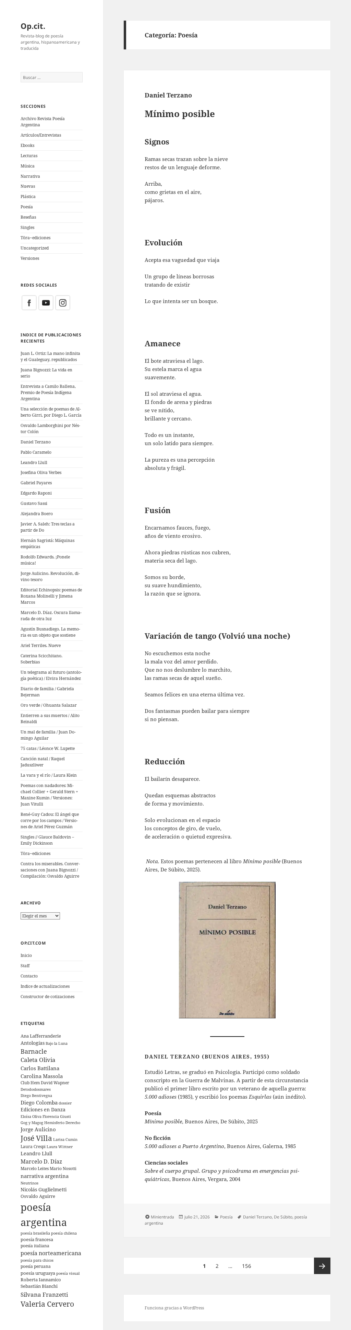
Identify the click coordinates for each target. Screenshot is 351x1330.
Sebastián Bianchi (39, 1286)
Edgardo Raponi (36, 493)
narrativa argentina (45, 1176)
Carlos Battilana (40, 1068)
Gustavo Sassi (34, 503)
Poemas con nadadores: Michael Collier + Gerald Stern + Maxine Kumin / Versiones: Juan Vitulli (49, 795)
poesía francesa (37, 1239)
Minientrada (162, 1217)
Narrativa (30, 176)
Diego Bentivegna (36, 1095)
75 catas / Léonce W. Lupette (48, 748)
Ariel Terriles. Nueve (41, 645)
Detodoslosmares (36, 1089)
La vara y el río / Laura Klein (49, 775)
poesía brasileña (35, 1233)
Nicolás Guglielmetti (43, 1189)
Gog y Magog (32, 1122)
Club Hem (30, 1082)
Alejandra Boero (37, 514)
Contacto (29, 976)
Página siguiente (322, 1266)
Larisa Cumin (65, 1139)
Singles (27, 227)
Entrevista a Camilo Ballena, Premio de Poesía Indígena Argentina (48, 392)
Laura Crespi (33, 1146)
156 (248, 1265)
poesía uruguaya (38, 1273)
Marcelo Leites (35, 1168)
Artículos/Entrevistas (41, 135)
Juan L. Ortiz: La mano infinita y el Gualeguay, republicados (50, 356)
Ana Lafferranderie (41, 1036)
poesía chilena (64, 1233)
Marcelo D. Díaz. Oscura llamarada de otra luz (51, 616)
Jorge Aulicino (38, 1129)
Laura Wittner (60, 1146)
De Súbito (283, 1217)
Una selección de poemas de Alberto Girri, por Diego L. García (51, 412)
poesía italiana (35, 1246)
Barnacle (34, 1051)
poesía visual (68, 1273)
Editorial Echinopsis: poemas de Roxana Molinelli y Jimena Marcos (51, 596)
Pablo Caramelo (36, 452)
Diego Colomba (39, 1102)
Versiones (30, 258)
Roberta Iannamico (41, 1279)
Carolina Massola (42, 1076)
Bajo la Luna (57, 1043)
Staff (25, 966)
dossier (65, 1103)
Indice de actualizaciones (45, 986)
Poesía (27, 207)
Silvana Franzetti (44, 1294)
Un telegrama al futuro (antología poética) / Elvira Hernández (51, 675)
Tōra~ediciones (35, 238)
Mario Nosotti (63, 1168)
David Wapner (55, 1083)
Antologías (33, 1043)
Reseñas (28, 217)
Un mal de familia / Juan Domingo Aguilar (48, 735)
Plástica (28, 196)
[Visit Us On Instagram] (62, 302)
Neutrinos (29, 1183)
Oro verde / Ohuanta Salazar (49, 705)
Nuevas (28, 186)
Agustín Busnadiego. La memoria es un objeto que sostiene (50, 632)
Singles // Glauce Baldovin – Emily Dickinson (47, 840)
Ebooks (27, 145)
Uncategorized (35, 248)
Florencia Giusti (57, 1116)
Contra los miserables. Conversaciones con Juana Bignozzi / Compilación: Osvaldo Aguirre (50, 870)
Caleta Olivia (38, 1060)
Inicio (26, 955)
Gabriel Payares (36, 483)
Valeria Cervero (47, 1304)
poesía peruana (36, 1266)
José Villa (36, 1138)
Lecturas (29, 156)
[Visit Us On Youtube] (45, 302)
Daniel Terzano (36, 442)
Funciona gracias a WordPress (174, 1308)
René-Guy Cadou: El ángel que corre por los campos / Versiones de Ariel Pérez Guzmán (50, 820)
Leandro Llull (34, 462)
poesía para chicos (37, 1260)
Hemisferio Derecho (62, 1122)
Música (28, 166)
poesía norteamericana (51, 1253)
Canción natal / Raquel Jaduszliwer (43, 762)
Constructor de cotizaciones (47, 996)
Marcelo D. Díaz (41, 1161)
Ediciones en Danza (43, 1109)
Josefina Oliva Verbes (41, 472)
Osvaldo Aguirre (38, 1196)
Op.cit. (33, 26)
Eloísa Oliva (31, 1116)
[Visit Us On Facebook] (29, 302)
